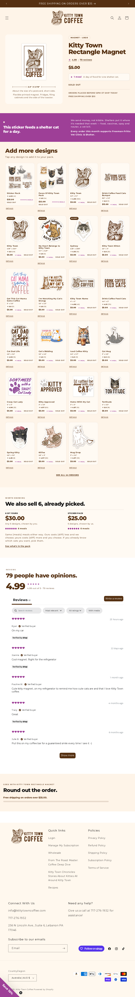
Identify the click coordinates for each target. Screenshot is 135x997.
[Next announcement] (128, 3)
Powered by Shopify (44, 989)
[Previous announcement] (6, 3)
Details (10, 208)
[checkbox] (94, 611)
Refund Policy (97, 845)
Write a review (113, 598)
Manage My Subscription (63, 845)
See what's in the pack (17, 546)
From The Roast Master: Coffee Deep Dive (63, 862)
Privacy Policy (96, 838)
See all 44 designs (67, 475)
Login (51, 838)
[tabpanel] (67, 684)
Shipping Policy (97, 852)
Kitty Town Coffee (24, 989)
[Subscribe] (63, 948)
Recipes (53, 887)
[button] (7, 18)
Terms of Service (98, 867)
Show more (67, 755)
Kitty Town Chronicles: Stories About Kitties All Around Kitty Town (63, 876)
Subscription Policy (100, 860)
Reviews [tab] (22, 600)
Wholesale (54, 852)
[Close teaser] (20, 992)
